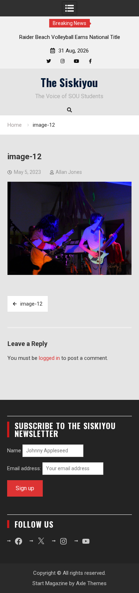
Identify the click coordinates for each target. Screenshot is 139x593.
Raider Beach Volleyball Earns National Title (69, 37)
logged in (49, 358)
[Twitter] (48, 61)
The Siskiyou (69, 82)
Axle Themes (91, 583)
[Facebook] (90, 61)
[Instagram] (62, 61)
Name (14, 450)
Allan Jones (69, 172)
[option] (70, 37)
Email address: (24, 468)
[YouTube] (76, 61)
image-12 (31, 304)
